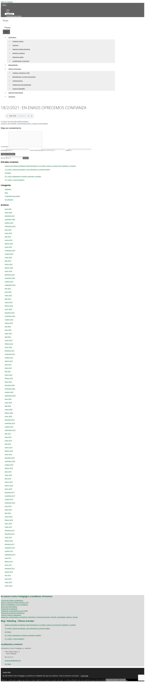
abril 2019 (8, 444)
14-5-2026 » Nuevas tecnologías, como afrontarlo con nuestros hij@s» (27, 169)
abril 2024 (8, 261)
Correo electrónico (36, 150)
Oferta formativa (14, 69)
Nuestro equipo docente (21, 49)
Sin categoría (9, 200)
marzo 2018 (8, 482)
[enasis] (6, 27)
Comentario (4, 147)
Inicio (8, 10)
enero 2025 (8, 247)
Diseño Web (7, 672)
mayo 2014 (8, 527)
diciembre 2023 (9, 275)
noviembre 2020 (10, 389)
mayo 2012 (8, 537)
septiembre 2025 (10, 226)
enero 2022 (8, 347)
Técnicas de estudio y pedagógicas (12, 600)
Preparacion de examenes (22, 85)
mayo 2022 (8, 333)
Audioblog (9, 14)
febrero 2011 (9, 561)
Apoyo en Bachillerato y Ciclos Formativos (14, 605)
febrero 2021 (9, 378)
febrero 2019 (9, 451)
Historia (15, 45)
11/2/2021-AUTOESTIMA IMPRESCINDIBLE (15, 121)
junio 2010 (8, 579)
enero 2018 (8, 489)
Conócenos (12, 37)
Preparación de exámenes (9, 609)
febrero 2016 (9, 520)
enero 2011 (8, 565)
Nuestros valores (19, 53)
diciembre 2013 (9, 530)
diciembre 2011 (9, 544)
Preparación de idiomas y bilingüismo (13, 613)
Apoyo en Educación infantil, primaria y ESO (15, 603)
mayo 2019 (8, 440)
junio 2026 (8, 209)
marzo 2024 (8, 264)
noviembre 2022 (10, 316)
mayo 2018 (8, 475)
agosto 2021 (9, 361)
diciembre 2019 (9, 420)
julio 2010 (8, 575)
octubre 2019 (9, 427)
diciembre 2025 (9, 216)
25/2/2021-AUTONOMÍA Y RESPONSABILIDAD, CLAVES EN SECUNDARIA (24, 124)
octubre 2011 (9, 551)
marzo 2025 (8, 240)
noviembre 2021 (10, 354)
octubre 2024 (9, 254)
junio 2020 (8, 399)
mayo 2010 (8, 582)
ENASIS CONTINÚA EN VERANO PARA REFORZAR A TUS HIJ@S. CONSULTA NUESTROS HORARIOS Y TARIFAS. (40, 166)
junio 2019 (8, 437)
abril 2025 (8, 237)
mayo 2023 (8, 295)
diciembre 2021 (9, 351)
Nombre (3, 150)
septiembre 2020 (10, 396)
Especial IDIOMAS (19, 89)
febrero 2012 (9, 541)
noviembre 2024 (10, 250)
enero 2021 (8, 382)
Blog (7, 12)
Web (66, 150)
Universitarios (18, 81)
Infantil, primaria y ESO (21, 73)
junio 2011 (8, 558)
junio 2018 (8, 472)
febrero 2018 (9, 485)
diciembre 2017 (9, 492)
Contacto (11, 97)
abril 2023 (8, 299)
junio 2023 (8, 292)
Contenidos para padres (14, 16)
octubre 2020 (9, 392)
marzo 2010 (8, 586)
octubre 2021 (9, 358)
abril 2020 (8, 406)
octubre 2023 (9, 281)
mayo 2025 (8, 233)
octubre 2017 (9, 499)
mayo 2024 (8, 257)
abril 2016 (8, 513)
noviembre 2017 (10, 496)
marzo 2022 (8, 340)
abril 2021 (8, 371)
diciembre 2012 (9, 534)
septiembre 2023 (10, 285)
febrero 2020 (9, 413)
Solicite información (15, 93)
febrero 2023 (9, 306)
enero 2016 (8, 523)
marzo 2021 (8, 375)
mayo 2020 (8, 402)
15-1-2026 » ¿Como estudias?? (14, 180)
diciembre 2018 (9, 458)
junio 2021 (8, 364)
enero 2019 (8, 454)
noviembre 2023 (10, 278)
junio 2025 (8, 230)
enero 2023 (8, 309)
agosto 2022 (9, 323)
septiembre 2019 (10, 430)
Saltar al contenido (7, 2)
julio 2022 (8, 326)
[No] (127, 680)
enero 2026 (8, 212)
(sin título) (8, 173)
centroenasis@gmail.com (13, 660)
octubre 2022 (9, 320)
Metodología (13, 65)
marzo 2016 (8, 516)
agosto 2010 (9, 572)
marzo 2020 (8, 409)
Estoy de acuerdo (112, 680)
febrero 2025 (9, 243)
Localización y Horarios (21, 61)
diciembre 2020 (9, 385)
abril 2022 (8, 337)
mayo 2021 (8, 368)
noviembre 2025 (10, 219)
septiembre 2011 (10, 555)
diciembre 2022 (9, 313)
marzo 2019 (8, 447)
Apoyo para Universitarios (9, 607)
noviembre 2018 (10, 461)
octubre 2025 (9, 223)
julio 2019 (8, 434)
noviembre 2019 (10, 423)
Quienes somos (18, 41)
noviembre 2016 (10, 503)
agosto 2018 (9, 468)
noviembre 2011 (10, 548)
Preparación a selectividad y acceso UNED (14, 611)
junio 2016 (8, 506)
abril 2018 (8, 478)
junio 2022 (8, 330)
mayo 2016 (8, 510)
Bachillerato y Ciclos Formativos (24, 77)
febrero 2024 (9, 268)
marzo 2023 (8, 302)
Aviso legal (84, 676)
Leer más (122, 680)
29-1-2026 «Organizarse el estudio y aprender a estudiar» (23, 176)
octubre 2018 (9, 465)
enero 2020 (8, 416)
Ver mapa (8, 664)
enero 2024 (8, 271)
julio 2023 (8, 288)
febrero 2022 (9, 344)
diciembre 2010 (9, 568)
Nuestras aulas (18, 57)
